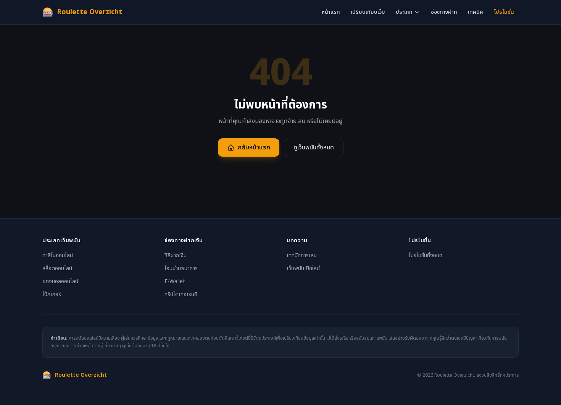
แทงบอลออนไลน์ (60, 281)
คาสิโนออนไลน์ (57, 255)
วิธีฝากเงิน (175, 255)
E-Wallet (174, 281)
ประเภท (404, 12)
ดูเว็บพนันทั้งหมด (313, 147)
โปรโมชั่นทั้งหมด (425, 255)
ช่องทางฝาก (444, 12)
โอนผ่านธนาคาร (181, 268)
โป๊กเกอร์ (51, 294)
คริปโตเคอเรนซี (180, 294)
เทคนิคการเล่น (302, 255)
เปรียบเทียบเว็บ (368, 12)
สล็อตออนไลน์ (57, 268)
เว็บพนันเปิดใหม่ (303, 268)
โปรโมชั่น (504, 12)
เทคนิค (475, 12)
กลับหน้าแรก (254, 147)
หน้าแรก (331, 12)
